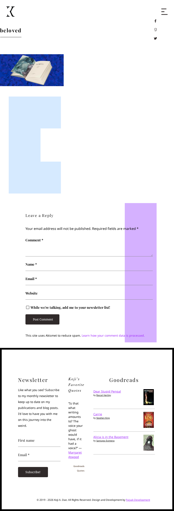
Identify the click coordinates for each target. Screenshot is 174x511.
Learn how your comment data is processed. (113, 335)
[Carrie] (148, 427)
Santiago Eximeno (105, 440)
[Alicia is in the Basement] (148, 449)
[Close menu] (164, 9)
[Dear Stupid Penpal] (148, 404)
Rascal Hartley (103, 395)
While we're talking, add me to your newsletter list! (70, 307)
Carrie (97, 414)
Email (31, 279)
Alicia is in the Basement (110, 437)
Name (31, 264)
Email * (23, 455)
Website (31, 293)
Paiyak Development (138, 500)
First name (26, 440)
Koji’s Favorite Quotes (76, 384)
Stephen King (103, 417)
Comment (34, 240)
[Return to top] (162, 499)
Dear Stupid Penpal (107, 391)
